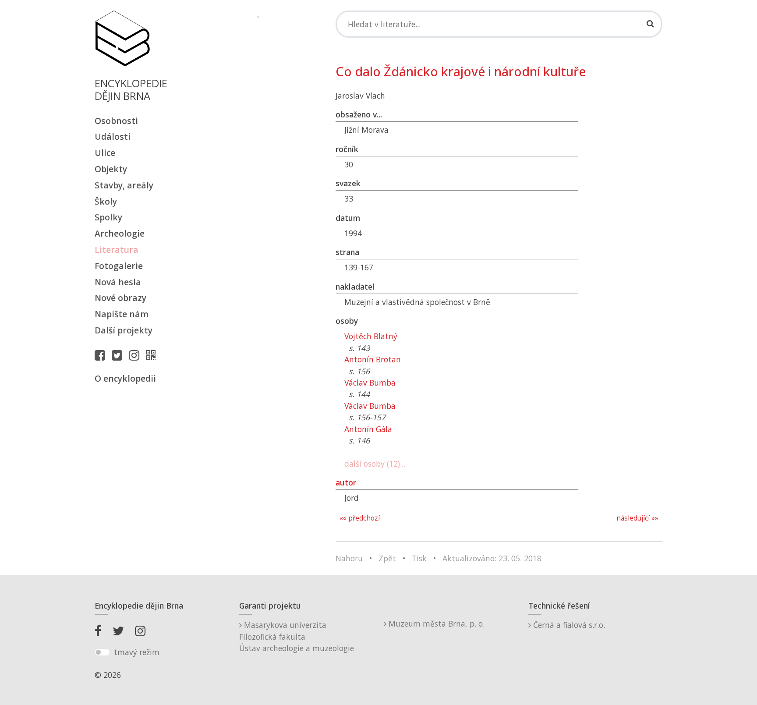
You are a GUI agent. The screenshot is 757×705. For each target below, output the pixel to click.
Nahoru (349, 558)
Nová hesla (118, 282)
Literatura (116, 249)
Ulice (105, 153)
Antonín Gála (368, 429)
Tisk (419, 558)
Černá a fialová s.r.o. (568, 625)
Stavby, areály (124, 185)
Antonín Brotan (372, 359)
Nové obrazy (120, 298)
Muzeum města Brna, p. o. (435, 623)
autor (346, 482)
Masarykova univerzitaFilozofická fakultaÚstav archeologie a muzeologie (296, 636)
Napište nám (122, 314)
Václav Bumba (370, 382)
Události (113, 136)
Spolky (108, 217)
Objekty (111, 169)
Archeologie (120, 233)
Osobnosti (116, 121)
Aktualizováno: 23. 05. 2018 (491, 558)
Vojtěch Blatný (370, 336)
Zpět (387, 558)
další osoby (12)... (374, 463)
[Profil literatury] (153, 355)
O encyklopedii (125, 378)
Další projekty (123, 330)
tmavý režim (136, 652)
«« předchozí (360, 518)
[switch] (102, 652)
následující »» (637, 518)
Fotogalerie (119, 266)
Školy (106, 201)
